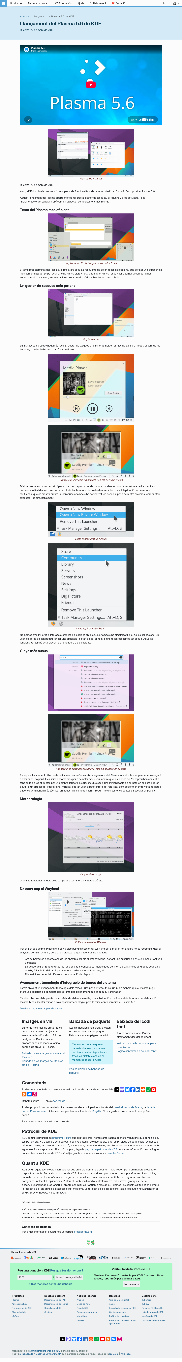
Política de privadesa (119, 1316)
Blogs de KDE (83, 1304)
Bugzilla (96, 1111)
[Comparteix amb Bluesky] (127, 1089)
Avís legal (126, 1354)
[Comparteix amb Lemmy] (148, 1089)
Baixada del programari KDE (122, 1308)
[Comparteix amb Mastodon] (122, 1089)
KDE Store (146, 1300)
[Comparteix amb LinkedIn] (138, 1089)
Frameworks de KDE (22, 1308)
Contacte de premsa (87, 1312)
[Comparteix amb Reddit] (143, 1089)
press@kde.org (83, 1231)
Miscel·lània (82, 1316)
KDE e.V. (145, 1304)
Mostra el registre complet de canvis (41, 1008)
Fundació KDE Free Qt (152, 1308)
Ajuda (112, 1304)
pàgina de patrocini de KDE (101, 1149)
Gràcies (80, 1320)
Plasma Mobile (19, 1312)
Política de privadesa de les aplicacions (122, 1322)
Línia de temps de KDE (152, 1312)
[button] (165, 3)
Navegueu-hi (131, 1284)
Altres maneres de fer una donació (50, 1283)
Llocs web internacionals (153, 1320)
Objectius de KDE (52, 1308)
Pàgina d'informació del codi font (136, 1050)
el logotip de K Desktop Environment (40, 1354)
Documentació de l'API (55, 1300)
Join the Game (115, 1153)
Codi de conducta (117, 1312)
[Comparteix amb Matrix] (117, 1089)
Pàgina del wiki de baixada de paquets (86, 1070)
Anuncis (24, 16)
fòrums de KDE (62, 1100)
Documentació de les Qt (56, 1304)
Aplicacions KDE (19, 1304)
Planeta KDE (82, 1308)
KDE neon (16, 1316)
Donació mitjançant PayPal (69, 1277)
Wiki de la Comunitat (119, 1300)
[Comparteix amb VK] (29, 1093)
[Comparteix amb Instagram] (34, 1093)
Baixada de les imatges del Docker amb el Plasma (42, 1062)
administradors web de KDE (44, 1350)
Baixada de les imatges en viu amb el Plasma (43, 1055)
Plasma (15, 1300)
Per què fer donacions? (66, 1270)
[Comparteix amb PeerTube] (24, 1093)
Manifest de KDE (149, 1316)
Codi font (48, 1312)
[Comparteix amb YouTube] (153, 1089)
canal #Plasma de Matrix (127, 1107)
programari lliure (61, 1137)
